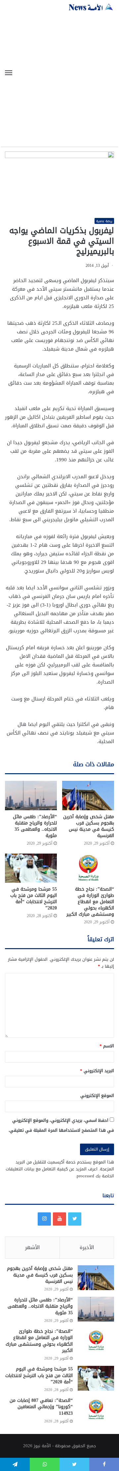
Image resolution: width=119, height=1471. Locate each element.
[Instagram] (44, 1219)
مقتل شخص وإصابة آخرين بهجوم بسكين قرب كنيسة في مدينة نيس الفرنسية (88, 826)
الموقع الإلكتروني (97, 1095)
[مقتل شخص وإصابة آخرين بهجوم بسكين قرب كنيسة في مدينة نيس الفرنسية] (88, 795)
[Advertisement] (59, 73)
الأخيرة (87, 1247)
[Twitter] (74, 1219)
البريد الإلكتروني (97, 1071)
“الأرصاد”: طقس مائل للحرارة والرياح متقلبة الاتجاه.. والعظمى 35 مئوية (35, 826)
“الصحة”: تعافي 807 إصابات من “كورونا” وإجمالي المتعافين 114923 (41, 1407)
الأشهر (32, 1247)
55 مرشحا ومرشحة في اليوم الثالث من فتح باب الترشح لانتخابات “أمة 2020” (33, 898)
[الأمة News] (91, 7)
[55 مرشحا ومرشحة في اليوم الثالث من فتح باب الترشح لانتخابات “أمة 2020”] (31, 868)
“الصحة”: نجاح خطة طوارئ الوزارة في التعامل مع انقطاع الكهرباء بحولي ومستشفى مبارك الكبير (90, 902)
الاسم (106, 1046)
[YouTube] (59, 1219)
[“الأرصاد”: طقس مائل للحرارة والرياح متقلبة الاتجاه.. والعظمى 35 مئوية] (31, 795)
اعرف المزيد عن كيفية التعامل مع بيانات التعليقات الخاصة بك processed (60, 1172)
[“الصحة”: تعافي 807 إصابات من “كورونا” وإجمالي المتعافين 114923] (96, 1409)
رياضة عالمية (104, 221)
